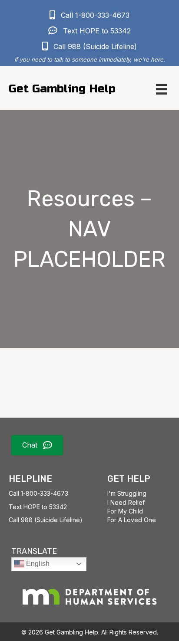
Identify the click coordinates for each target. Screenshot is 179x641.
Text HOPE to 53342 (38, 506)
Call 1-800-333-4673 (38, 493)
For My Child (125, 511)
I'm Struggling (126, 493)
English (37, 563)
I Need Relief (126, 502)
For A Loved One (131, 519)
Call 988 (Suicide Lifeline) (46, 519)
